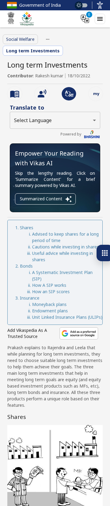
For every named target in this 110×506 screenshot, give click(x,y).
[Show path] (47, 39)
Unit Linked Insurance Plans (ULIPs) (67, 317)
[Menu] (100, 19)
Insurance (29, 298)
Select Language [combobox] (33, 120)
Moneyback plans (49, 304)
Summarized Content (41, 199)
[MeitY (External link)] (11, 19)
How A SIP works (49, 285)
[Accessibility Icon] (100, 5)
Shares (26, 227)
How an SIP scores (51, 291)
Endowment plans (50, 311)
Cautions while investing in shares (65, 247)
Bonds (26, 266)
